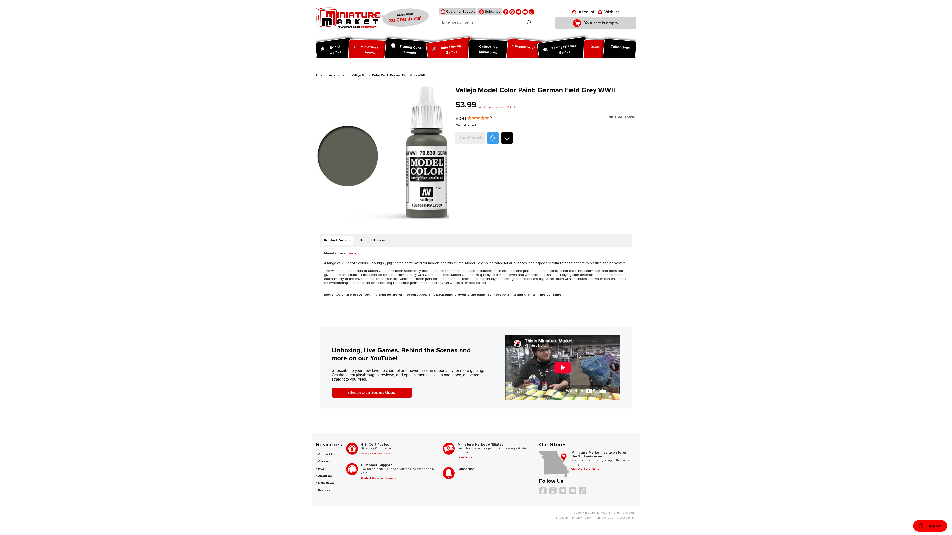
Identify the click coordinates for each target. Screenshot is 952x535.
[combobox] (481, 22)
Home (320, 75)
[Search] (528, 22)
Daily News (326, 483)
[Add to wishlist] (507, 138)
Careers (324, 461)
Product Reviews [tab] (373, 240)
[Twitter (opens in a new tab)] (518, 11)
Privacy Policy (581, 518)
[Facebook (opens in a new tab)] (505, 11)
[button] (479, 117)
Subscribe (492, 11)
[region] (382, 152)
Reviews (324, 490)
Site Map (562, 518)
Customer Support (460, 11)
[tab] (337, 240)
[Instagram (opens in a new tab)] (512, 11)
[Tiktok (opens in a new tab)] (531, 11)
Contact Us (326, 454)
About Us (325, 476)
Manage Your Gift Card (375, 453)
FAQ (321, 469)
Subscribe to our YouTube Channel (371, 392)
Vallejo (354, 253)
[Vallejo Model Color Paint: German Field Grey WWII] (382, 152)
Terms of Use (604, 518)
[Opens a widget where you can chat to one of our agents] (930, 526)
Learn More (465, 457)
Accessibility (626, 518)
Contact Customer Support (378, 478)
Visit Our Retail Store (585, 469)
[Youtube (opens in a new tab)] (525, 11)
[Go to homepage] (348, 17)
